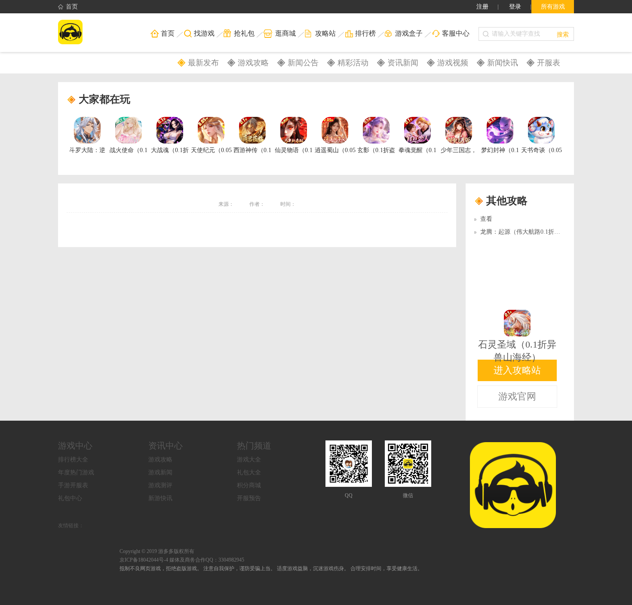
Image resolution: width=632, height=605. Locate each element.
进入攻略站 (517, 370)
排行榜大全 (73, 459)
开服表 (548, 62)
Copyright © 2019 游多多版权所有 (157, 551)
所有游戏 (553, 6)
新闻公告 (303, 62)
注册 (482, 6)
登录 (515, 6)
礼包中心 (70, 498)
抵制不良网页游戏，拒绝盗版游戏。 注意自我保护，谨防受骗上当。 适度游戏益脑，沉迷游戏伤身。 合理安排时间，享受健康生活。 (271, 568)
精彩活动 (352, 62)
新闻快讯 (502, 62)
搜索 (563, 34)
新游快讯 (160, 498)
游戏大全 (249, 459)
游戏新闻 (160, 472)
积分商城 (249, 485)
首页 (72, 6)
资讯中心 (165, 445)
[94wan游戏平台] (98, 33)
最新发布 (203, 62)
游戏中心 (75, 445)
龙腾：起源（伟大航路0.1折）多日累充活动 (538, 232)
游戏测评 (160, 485)
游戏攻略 (253, 62)
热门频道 (254, 445)
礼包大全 (249, 472)
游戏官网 (517, 396)
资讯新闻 (402, 62)
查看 (486, 219)
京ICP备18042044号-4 (144, 560)
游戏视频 (452, 62)
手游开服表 (73, 485)
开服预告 (249, 498)
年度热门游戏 (76, 472)
